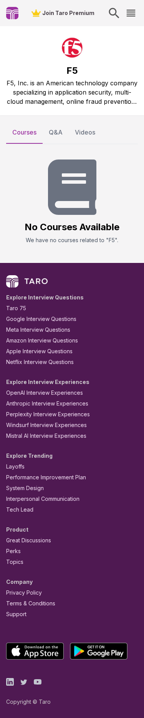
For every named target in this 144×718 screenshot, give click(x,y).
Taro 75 (16, 308)
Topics (14, 561)
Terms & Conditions (30, 603)
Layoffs (15, 466)
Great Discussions (28, 540)
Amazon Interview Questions (42, 340)
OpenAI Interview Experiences (44, 392)
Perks (13, 551)
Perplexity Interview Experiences (48, 414)
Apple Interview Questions (39, 351)
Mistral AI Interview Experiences (46, 435)
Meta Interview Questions (38, 329)
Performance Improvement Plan (46, 477)
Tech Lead (19, 509)
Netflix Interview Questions (40, 362)
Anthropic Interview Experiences (47, 403)
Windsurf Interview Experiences (46, 425)
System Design (25, 488)
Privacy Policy (24, 592)
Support (16, 614)
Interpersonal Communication (42, 498)
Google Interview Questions (41, 319)
